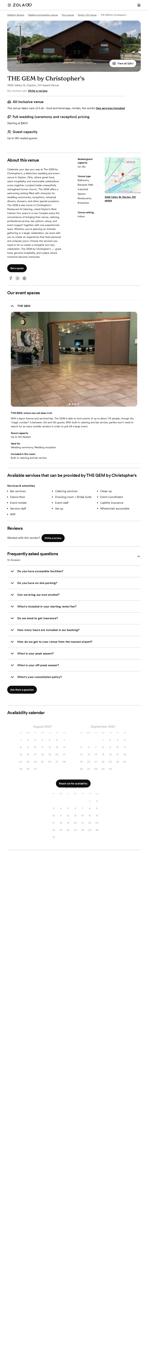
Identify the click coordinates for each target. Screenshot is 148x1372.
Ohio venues (68, 15)
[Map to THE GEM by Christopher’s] (123, 175)
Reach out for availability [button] (73, 783)
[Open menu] (9, 5)
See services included (110, 108)
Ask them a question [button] (22, 689)
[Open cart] (139, 5)
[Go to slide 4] (78, 404)
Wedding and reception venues (43, 15)
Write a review (37, 91)
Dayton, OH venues (87, 15)
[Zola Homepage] (22, 5)
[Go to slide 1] (69, 404)
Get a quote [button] (17, 268)
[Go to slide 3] (75, 404)
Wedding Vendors (15, 15)
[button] (122, 63)
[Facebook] (10, 278)
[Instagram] (17, 278)
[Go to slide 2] (72, 404)
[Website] (24, 278)
